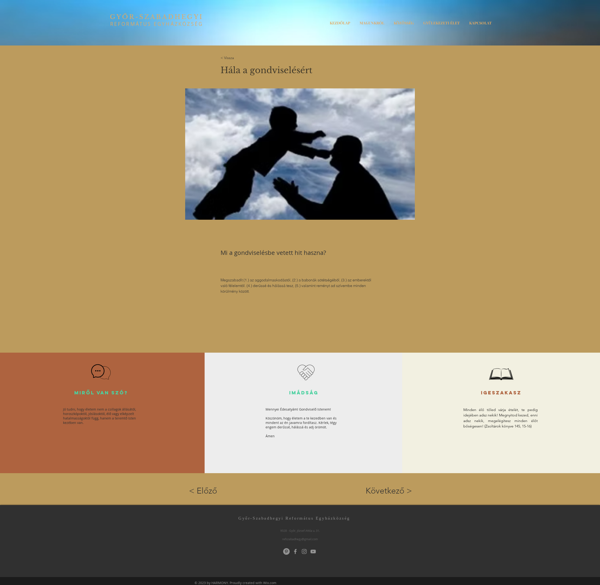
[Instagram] (304, 551)
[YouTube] (313, 551)
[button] (372, 21)
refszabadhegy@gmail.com (300, 539)
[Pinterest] (286, 551)
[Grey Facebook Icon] (295, 551)
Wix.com (269, 583)
